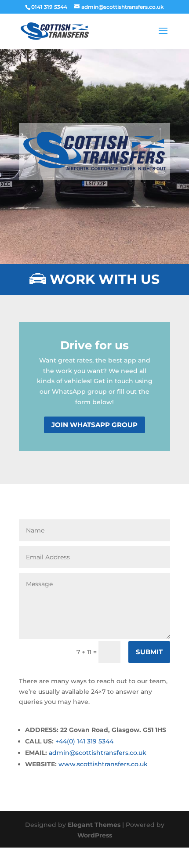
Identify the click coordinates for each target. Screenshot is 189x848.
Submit (149, 652)
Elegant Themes (94, 825)
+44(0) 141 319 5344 (84, 741)
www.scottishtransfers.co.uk (103, 764)
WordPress (94, 835)
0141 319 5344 (49, 7)
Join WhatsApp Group (94, 424)
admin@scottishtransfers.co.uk (97, 753)
